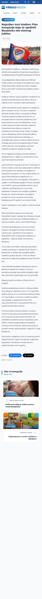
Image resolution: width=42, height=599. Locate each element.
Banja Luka (8, 19)
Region (32, 13)
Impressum (14, 2)
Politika (23, 13)
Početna (6, 13)
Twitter (29, 355)
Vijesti (15, 13)
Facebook (16, 355)
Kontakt (5, 2)
